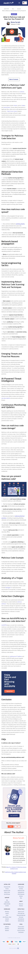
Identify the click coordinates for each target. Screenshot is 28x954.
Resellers (7, 928)
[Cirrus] (20, 942)
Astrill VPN (6, 8)
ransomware (7, 107)
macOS (7, 913)
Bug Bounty (21, 932)
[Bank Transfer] (18, 944)
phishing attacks (20, 224)
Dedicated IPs (21, 892)
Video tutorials (7, 903)
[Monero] (14, 944)
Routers (7, 920)
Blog (13, 8)
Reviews (21, 905)
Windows (7, 911)
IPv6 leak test (21, 919)
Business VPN (7, 890)
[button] (19, 3)
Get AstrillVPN (14, 815)
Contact (7, 905)
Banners (7, 930)
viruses (15, 105)
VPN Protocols (21, 894)
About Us (21, 903)
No (17, 826)
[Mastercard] (8, 942)
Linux (7, 915)
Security (19, 8)
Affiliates (7, 926)
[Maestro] (12, 942)
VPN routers (21, 886)
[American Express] (16, 942)
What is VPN (7, 892)
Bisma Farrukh (15, 22)
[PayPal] (24, 942)
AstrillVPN (4, 625)
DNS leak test (21, 920)
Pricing (7, 888)
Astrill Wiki (7, 902)
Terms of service (21, 930)
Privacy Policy (21, 926)
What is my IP (21, 911)
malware (22, 91)
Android (7, 919)
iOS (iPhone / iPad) (7, 917)
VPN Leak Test (21, 913)
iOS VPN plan (7, 894)
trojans (23, 105)
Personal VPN (7, 886)
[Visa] (3, 942)
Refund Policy (21, 928)
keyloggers (8, 587)
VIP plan (21, 888)
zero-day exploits (5, 398)
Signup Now (9, 691)
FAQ (7, 900)
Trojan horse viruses (12, 111)
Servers (21, 896)
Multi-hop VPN (21, 890)
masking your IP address (15, 656)
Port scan (21, 917)
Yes (11, 826)
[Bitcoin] (10, 944)
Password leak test (21, 915)
